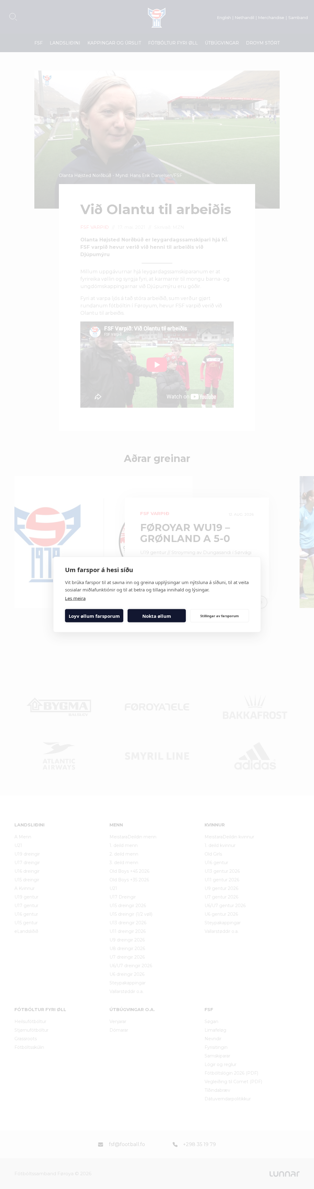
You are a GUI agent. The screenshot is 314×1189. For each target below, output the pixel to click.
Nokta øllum (156, 616)
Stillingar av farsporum (219, 615)
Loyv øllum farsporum (94, 616)
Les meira (75, 598)
